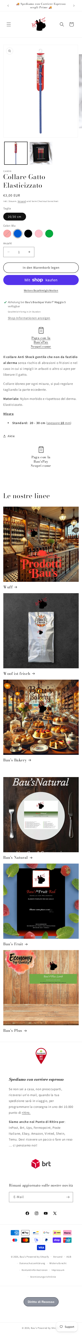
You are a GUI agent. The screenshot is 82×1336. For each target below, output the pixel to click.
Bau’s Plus (12, 1030)
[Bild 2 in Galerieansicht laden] (41, 153)
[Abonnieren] (68, 1197)
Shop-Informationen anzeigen (29, 318)
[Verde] (49, 234)
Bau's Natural (15, 857)
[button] (9, 24)
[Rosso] (7, 234)
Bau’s (23, 1256)
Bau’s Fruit (13, 944)
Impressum (58, 1269)
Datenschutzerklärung (32, 1263)
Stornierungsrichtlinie (43, 1276)
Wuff (8, 587)
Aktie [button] (11, 436)
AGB (68, 1256)
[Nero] (28, 234)
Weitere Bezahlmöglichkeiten (41, 290)
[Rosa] (39, 234)
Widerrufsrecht (58, 1263)
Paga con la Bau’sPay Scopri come (41, 342)
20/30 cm (14, 217)
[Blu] (18, 234)
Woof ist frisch (16, 673)
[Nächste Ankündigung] (74, 5)
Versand (22, 201)
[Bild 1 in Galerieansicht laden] (15, 153)
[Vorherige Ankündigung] (8, 5)
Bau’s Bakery (15, 760)
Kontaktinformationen (34, 1269)
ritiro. (26, 1112)
